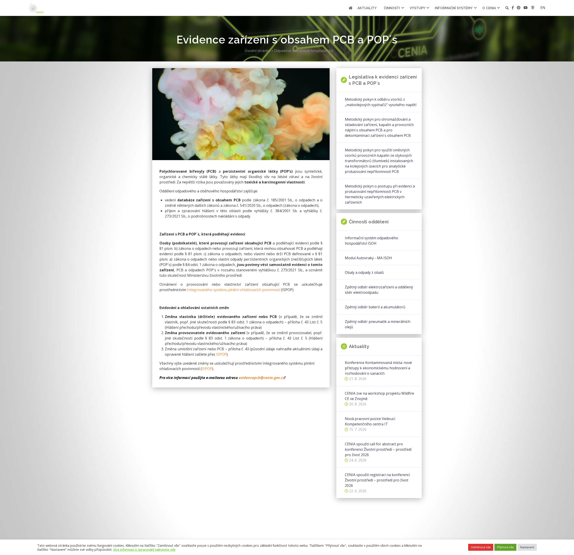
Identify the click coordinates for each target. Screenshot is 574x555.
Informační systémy (454, 8)
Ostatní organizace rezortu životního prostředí (532, 8)
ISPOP (221, 354)
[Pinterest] (519, 8)
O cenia (489, 8)
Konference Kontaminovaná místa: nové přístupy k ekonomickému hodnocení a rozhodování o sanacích (378, 368)
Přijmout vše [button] (505, 547)
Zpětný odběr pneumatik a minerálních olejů (377, 324)
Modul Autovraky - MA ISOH (368, 257)
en (542, 7)
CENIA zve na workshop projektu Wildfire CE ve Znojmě (379, 396)
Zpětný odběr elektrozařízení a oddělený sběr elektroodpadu (379, 290)
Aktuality (367, 8)
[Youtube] (525, 8)
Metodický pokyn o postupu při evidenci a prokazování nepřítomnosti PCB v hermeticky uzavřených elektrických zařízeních (380, 194)
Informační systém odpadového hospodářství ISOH (371, 240)
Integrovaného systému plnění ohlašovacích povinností (233, 289)
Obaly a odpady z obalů (364, 272)
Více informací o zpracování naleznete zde (144, 549)
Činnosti (392, 8)
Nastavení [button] (527, 547)
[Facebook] (513, 8)
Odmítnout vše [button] (481, 547)
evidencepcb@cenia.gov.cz (261, 377)
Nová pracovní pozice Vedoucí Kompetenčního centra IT (370, 421)
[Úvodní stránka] (350, 8)
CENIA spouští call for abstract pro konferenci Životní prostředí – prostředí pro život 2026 (378, 449)
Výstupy (417, 8)
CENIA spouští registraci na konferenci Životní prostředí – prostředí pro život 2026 (377, 480)
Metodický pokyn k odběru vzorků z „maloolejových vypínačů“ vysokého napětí (380, 102)
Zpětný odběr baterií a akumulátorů (375, 307)
